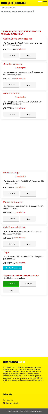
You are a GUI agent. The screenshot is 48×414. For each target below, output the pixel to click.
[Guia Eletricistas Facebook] (3, 384)
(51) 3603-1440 (9, 49)
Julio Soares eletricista (14, 227)
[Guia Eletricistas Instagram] (6, 384)
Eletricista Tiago (11, 172)
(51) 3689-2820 (9, 79)
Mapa (28, 56)
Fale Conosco (8, 400)
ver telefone (20, 49)
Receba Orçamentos (13, 268)
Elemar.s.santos (11, 93)
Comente (11, 55)
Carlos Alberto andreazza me (17, 39)
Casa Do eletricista (12, 64)
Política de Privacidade (35, 411)
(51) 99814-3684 (9, 108)
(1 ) (20, 68)
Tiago (6, 252)
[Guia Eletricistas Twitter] (4, 384)
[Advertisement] (24, 21)
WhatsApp (11, 284)
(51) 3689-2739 (9, 238)
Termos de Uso (23, 411)
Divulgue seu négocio (10, 403)
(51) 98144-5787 (9, 187)
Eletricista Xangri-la (12, 202)
